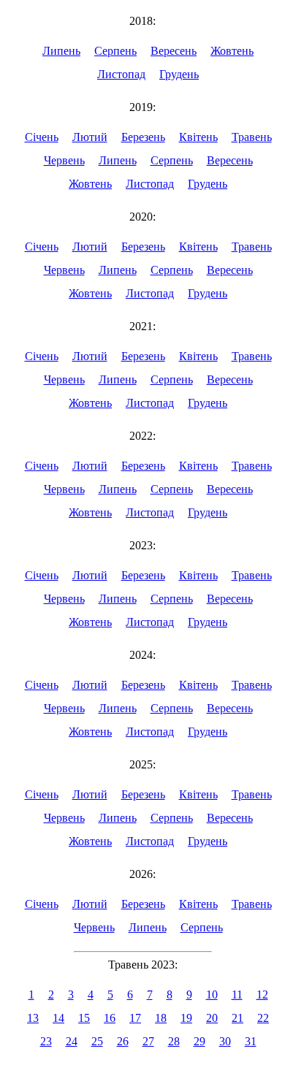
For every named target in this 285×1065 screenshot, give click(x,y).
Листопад (121, 74)
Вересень (174, 51)
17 (135, 1018)
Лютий (89, 137)
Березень (143, 137)
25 (97, 1041)
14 (58, 1018)
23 (46, 1041)
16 (109, 1018)
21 (237, 1018)
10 (212, 994)
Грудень (179, 74)
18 (161, 1018)
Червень (64, 160)
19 (186, 1018)
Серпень (115, 51)
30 (225, 1041)
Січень (41, 137)
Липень (61, 51)
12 (262, 994)
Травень (252, 137)
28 (174, 1041)
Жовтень (232, 51)
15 (84, 1018)
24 (71, 1041)
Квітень (198, 137)
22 (263, 1018)
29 (199, 1041)
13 (33, 1018)
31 (250, 1041)
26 (123, 1041)
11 (237, 994)
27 (148, 1041)
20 (212, 1018)
